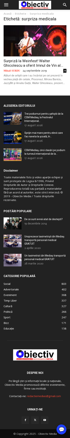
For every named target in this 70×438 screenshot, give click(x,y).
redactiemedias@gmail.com (44, 396)
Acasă (7, 13)
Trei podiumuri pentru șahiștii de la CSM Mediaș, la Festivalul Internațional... (43, 117)
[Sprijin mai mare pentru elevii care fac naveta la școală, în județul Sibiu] (13, 137)
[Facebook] (25, 420)
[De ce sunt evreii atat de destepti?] (13, 223)
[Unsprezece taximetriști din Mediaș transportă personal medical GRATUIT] (13, 241)
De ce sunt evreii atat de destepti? (43, 219)
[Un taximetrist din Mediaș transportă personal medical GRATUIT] (13, 260)
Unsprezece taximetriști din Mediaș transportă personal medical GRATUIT (44, 240)
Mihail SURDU (12, 70)
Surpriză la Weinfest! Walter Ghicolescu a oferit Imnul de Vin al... (33, 63)
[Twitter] (35, 420)
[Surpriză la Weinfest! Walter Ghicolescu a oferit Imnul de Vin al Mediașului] (35, 40)
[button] (6, 5)
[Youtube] (44, 420)
